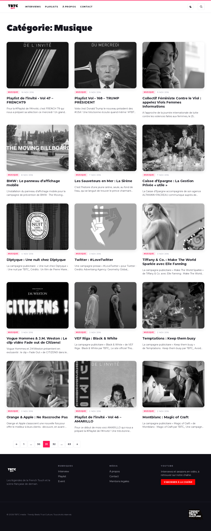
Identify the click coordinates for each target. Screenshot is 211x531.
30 (38, 444)
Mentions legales (119, 481)
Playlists (51, 6)
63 (69, 444)
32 (54, 444)
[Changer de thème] (190, 6)
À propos (69, 6)
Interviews (33, 6)
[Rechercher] (201, 6)
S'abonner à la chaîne (178, 482)
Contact (86, 6)
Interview (63, 471)
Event (61, 481)
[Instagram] (174, 6)
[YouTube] (181, 6)
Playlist (62, 476)
